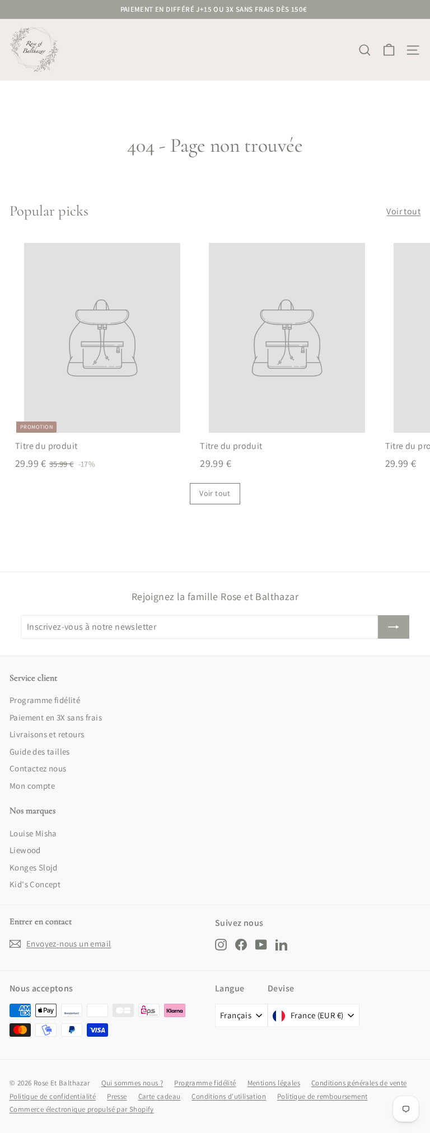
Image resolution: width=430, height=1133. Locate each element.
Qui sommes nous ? (132, 1083)
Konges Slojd (34, 867)
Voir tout (403, 211)
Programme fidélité (45, 700)
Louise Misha (33, 833)
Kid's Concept (35, 884)
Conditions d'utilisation (228, 1096)
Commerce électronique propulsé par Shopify (82, 1109)
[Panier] (389, 50)
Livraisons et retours (47, 734)
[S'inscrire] (393, 627)
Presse (117, 1096)
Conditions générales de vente (359, 1083)
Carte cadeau (159, 1096)
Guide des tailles (40, 751)
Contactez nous (38, 768)
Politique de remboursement (322, 1096)
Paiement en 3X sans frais (56, 717)
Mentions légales (273, 1083)
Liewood (25, 850)
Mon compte (32, 785)
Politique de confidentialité (53, 1096)
